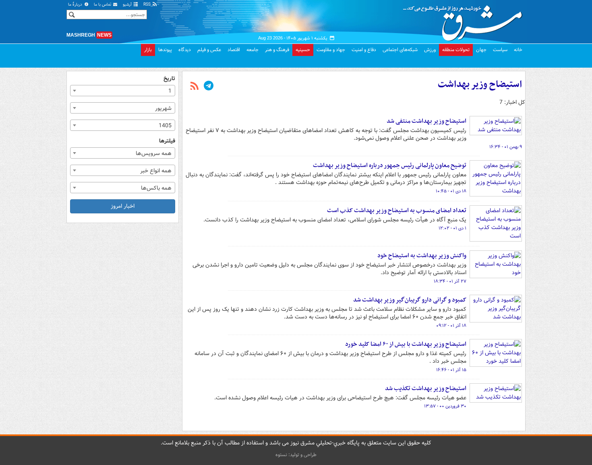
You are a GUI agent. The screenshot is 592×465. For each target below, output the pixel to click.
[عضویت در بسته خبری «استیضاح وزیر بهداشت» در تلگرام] (208, 86)
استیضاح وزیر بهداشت (480, 84)
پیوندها (165, 50)
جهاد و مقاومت (331, 50)
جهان (481, 50)
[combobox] (122, 90)
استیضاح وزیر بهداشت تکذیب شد (425, 388)
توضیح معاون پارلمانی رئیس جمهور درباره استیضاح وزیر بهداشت (389, 165)
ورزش (430, 50)
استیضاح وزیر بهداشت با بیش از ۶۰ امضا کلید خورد (405, 344)
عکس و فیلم (209, 50)
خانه (518, 50)
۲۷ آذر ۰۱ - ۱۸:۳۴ (450, 281)
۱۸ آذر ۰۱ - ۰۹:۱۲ (451, 325)
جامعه (252, 50)
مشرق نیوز (465, 20)
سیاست (500, 50)
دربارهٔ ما (75, 5)
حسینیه (303, 50)
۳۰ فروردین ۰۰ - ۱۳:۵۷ (445, 406)
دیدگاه (184, 50)
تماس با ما (103, 5)
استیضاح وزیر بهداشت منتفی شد (426, 121)
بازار (148, 50)
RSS (147, 5)
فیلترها (167, 141)
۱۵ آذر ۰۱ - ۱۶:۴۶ (451, 370)
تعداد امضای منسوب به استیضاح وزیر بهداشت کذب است (396, 210)
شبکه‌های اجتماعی (400, 50)
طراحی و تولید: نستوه (296, 455)
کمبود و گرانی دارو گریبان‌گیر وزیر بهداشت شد (409, 300)
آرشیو (128, 5)
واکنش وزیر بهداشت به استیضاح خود (421, 255)
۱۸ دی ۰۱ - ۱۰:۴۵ (451, 191)
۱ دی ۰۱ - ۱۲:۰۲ (452, 228)
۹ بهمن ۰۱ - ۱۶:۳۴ (505, 147)
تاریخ (169, 78)
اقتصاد (234, 50)
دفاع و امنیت (364, 50)
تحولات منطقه (456, 50)
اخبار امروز (123, 206)
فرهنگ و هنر (277, 50)
